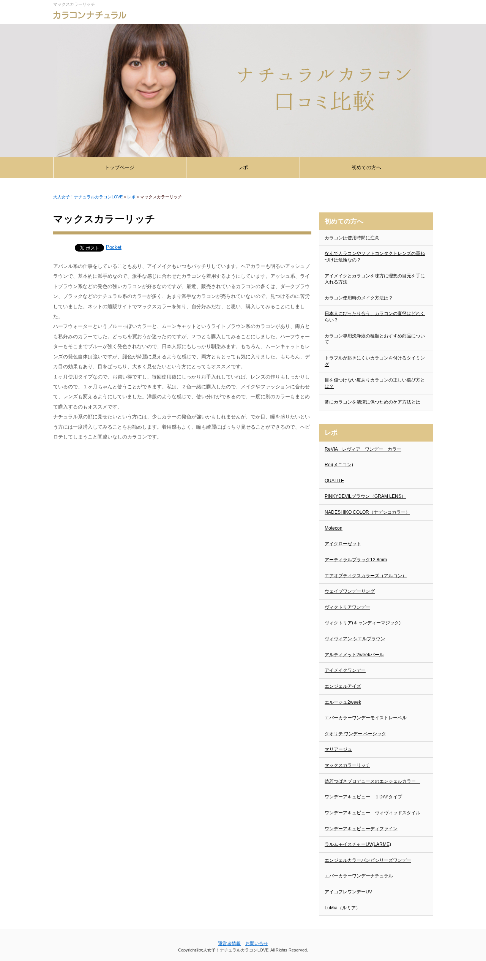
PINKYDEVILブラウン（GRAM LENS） (365, 496)
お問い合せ (256, 943)
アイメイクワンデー (345, 670)
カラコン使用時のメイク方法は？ (359, 298)
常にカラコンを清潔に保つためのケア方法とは (372, 402)
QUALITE (334, 480)
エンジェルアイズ (343, 686)
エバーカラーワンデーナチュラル (359, 876)
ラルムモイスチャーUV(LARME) (358, 844)
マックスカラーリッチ (347, 765)
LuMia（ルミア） (342, 907)
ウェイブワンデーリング (350, 591)
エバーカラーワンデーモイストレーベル (366, 717)
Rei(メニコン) (339, 464)
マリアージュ (338, 749)
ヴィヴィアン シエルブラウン (355, 638)
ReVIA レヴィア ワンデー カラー (363, 449)
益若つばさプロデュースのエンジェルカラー (372, 781)
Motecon (333, 528)
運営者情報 (229, 943)
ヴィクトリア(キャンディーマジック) (363, 622)
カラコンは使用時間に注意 (352, 238)
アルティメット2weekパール (354, 654)
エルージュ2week (343, 702)
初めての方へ (366, 167)
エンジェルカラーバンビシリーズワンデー (368, 860)
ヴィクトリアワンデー (347, 607)
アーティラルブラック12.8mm (356, 559)
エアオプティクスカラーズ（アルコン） (366, 575)
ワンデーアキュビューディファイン (361, 828)
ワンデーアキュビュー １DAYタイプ (363, 797)
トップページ (119, 167)
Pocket (114, 247)
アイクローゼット (343, 543)
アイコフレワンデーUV (348, 892)
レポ (243, 167)
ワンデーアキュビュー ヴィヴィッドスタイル (372, 812)
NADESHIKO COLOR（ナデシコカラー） (367, 512)
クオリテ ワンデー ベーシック (355, 733)
